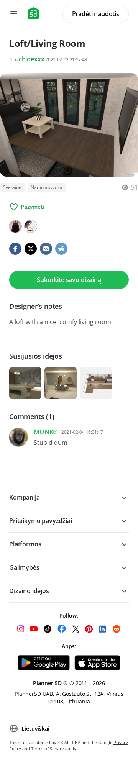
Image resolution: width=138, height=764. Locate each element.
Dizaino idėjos (29, 591)
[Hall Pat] (31, 226)
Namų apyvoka (46, 187)
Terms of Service (47, 748)
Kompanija (24, 497)
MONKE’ (46, 432)
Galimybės (24, 567)
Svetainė (12, 187)
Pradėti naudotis (95, 14)
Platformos (25, 544)
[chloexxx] (15, 226)
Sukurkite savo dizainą (69, 279)
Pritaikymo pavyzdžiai (40, 520)
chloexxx (31, 59)
